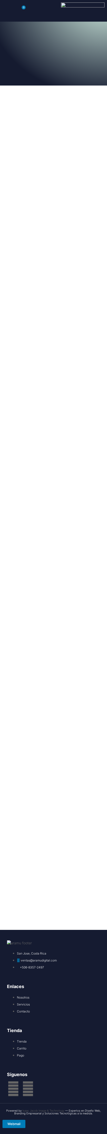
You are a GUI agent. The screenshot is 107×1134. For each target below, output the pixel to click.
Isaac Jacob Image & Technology (43, 1110)
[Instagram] (28, 1089)
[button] (6, 10)
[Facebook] (13, 1089)
